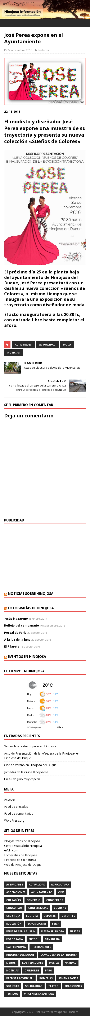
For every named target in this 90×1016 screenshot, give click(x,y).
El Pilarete (11, 646)
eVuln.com (11, 850)
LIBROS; (11, 963)
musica (54, 963)
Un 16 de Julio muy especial (22, 779)
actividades (23, 344)
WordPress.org (14, 820)
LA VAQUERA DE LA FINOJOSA (58, 955)
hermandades (41, 947)
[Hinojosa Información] (45, 16)
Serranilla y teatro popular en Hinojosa (30, 746)
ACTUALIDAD (47, 344)
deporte (50, 916)
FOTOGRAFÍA (14, 939)
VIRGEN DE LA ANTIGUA (39, 994)
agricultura (60, 884)
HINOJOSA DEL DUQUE (20, 955)
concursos (14, 908)
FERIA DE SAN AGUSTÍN (20, 931)
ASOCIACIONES (15, 892)
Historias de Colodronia (20, 860)
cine (61, 892)
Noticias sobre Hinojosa (30, 593)
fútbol (34, 939)
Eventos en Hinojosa (27, 656)
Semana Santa (68, 978)
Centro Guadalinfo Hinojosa (23, 846)
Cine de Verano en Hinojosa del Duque (30, 765)
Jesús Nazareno (16, 618)
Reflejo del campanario (21, 625)
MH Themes (71, 1012)
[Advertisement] (45, 557)
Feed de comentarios (18, 813)
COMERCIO (33, 900)
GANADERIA (52, 939)
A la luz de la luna (17, 639)
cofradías (13, 900)
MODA (67, 344)
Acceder (9, 799)
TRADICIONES (73, 986)
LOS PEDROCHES (32, 963)
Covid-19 (60, 908)
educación (14, 923)
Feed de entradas (16, 807)
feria (55, 923)
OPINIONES (31, 970)
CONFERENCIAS (38, 908)
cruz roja (13, 916)
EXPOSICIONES (36, 923)
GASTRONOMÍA (16, 947)
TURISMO (12, 994)
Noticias (13, 352)
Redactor (43, 50)
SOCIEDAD (12, 986)
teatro (53, 986)
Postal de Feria (15, 633)
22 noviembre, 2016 (20, 50)
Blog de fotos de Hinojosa (22, 841)
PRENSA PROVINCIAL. (19, 978)
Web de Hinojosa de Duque (22, 865)
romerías (46, 978)
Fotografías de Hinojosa (31, 608)
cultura (32, 916)
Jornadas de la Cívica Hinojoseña (26, 772)
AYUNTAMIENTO (41, 892)
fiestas (75, 931)
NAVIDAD (70, 963)
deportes (68, 916)
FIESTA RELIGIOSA (52, 931)
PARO (48, 970)
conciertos (54, 900)
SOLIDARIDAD (33, 986)
